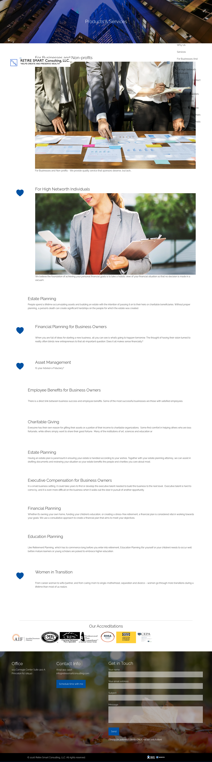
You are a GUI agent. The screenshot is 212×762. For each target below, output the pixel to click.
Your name (124, 669)
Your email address (129, 681)
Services (181, 52)
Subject (123, 693)
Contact (196, 80)
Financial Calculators (188, 94)
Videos (195, 107)
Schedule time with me (71, 684)
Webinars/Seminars (189, 114)
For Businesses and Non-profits (187, 60)
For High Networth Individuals (186, 71)
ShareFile (182, 107)
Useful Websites (185, 100)
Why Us (181, 45)
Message (124, 704)
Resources (182, 87)
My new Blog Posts (190, 121)
